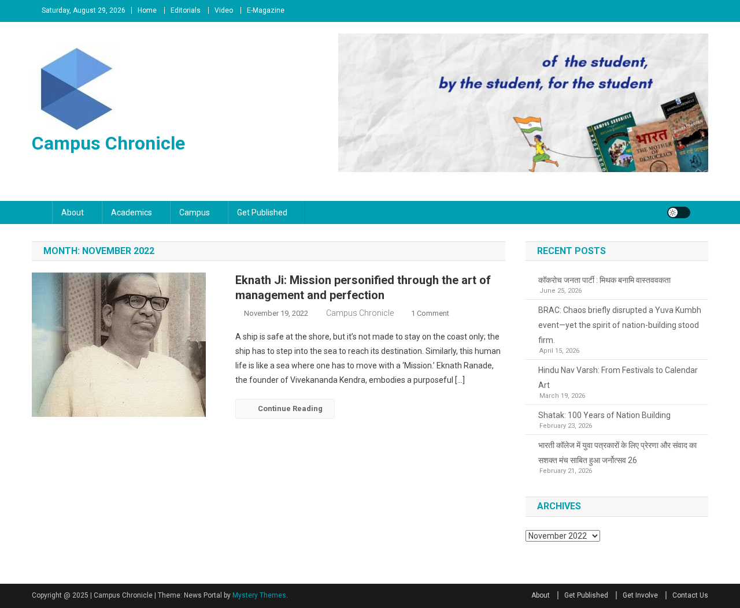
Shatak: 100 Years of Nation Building (604, 415)
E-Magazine (265, 10)
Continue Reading (290, 408)
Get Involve (640, 595)
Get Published (262, 212)
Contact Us (690, 595)
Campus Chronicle (108, 143)
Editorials (186, 10)
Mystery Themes (259, 595)
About (72, 212)
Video (223, 10)
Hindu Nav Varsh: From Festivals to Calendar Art (618, 377)
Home (147, 10)
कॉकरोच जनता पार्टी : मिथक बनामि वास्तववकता (604, 280)
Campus (194, 212)
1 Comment (430, 313)
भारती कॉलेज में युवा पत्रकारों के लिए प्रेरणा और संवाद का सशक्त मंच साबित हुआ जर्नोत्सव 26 (617, 453)
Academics (131, 212)
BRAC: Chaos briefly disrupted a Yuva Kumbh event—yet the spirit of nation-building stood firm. (619, 325)
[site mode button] (678, 212)
